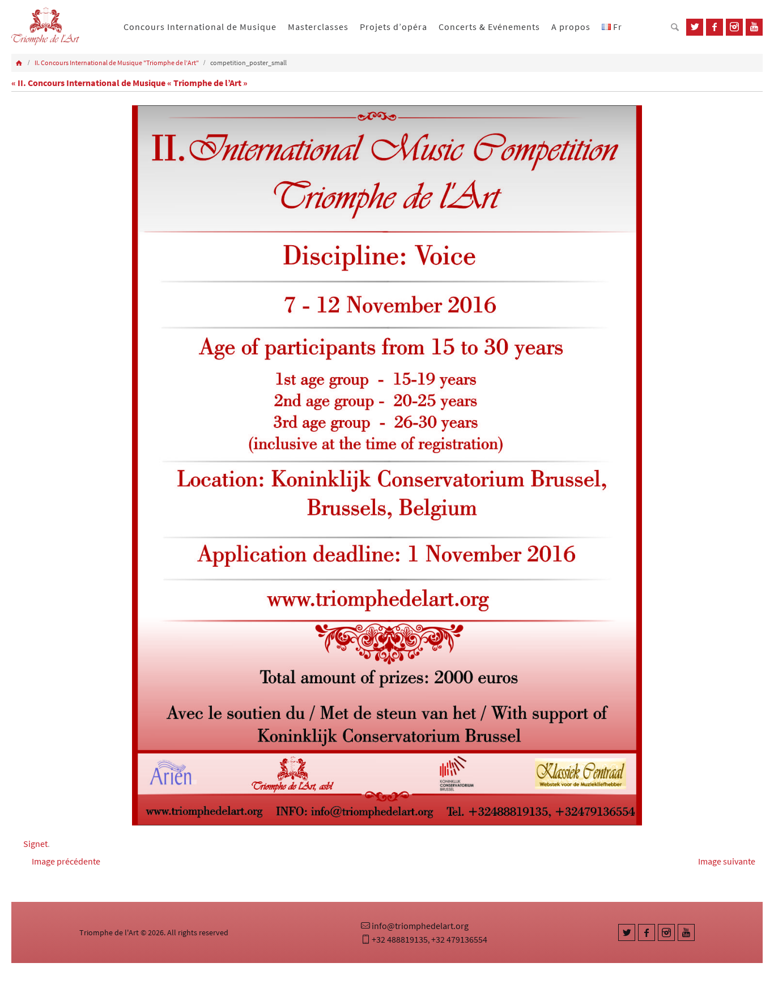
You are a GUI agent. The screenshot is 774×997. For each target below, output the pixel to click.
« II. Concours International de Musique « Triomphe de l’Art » (129, 82)
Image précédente (66, 861)
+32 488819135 (400, 939)
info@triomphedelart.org (420, 925)
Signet (35, 843)
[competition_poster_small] (387, 465)
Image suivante (726, 861)
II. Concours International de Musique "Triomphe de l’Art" (117, 62)
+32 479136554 (459, 939)
